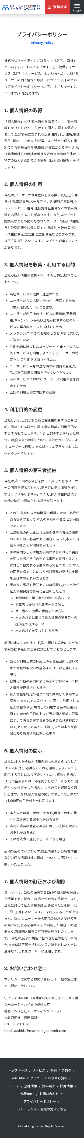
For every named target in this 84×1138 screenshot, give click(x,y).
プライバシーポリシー (39, 1101)
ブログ (66, 1070)
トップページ (17, 1070)
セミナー (36, 1078)
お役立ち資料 (57, 1078)
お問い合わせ (49, 1093)
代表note (27, 1093)
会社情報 (30, 1086)
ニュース (12, 1086)
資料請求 (48, 1086)
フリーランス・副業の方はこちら (42, 1109)
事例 (53, 1070)
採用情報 (66, 1086)
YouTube (18, 1078)
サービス (38, 1070)
